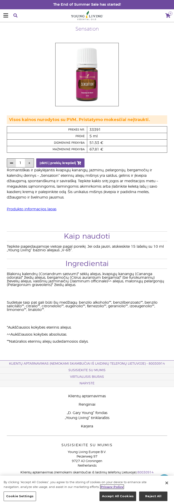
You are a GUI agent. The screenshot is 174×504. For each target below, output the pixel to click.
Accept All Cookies (118, 496)
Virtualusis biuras (87, 376)
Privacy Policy (112, 487)
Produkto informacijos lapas (31, 209)
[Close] (167, 483)
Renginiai (87, 404)
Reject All (153, 496)
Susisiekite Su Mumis (87, 370)
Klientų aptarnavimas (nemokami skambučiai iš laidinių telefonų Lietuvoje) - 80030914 (87, 363)
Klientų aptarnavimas (87, 396)
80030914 (145, 472)
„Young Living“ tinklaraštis (87, 418)
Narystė (87, 383)
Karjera (87, 426)
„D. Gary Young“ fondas (87, 413)
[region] (87, 490)
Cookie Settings (20, 496)
